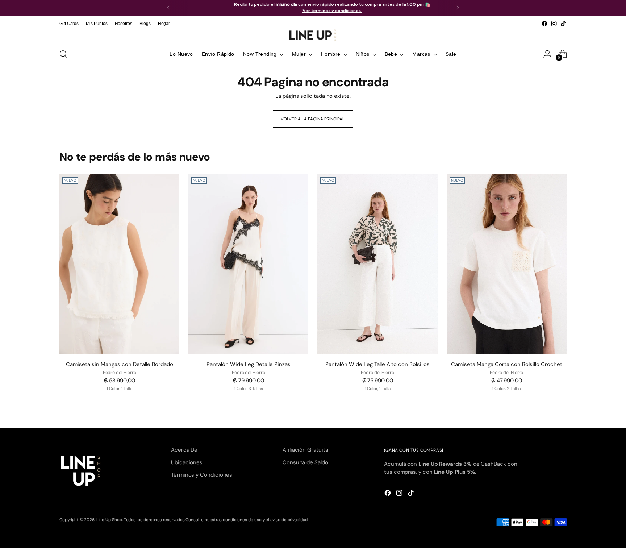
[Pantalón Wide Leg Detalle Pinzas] (248, 264)
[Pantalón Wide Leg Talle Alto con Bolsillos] (377, 264)
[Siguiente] (458, 8)
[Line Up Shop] (313, 35)
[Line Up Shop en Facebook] (544, 23)
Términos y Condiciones (201, 474)
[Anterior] (168, 8)
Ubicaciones (187, 462)
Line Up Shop (109, 520)
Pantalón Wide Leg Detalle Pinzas (248, 364)
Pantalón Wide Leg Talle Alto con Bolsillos (377, 364)
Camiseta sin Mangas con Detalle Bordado (119, 364)
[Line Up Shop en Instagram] (554, 23)
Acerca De (184, 449)
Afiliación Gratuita (305, 449)
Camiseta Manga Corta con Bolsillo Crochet (506, 364)
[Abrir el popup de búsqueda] (63, 54)
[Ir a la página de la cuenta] (547, 54)
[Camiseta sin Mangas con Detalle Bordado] (119, 264)
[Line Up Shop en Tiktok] (563, 23)
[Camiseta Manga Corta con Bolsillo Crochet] (507, 264)
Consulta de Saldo (305, 462)
